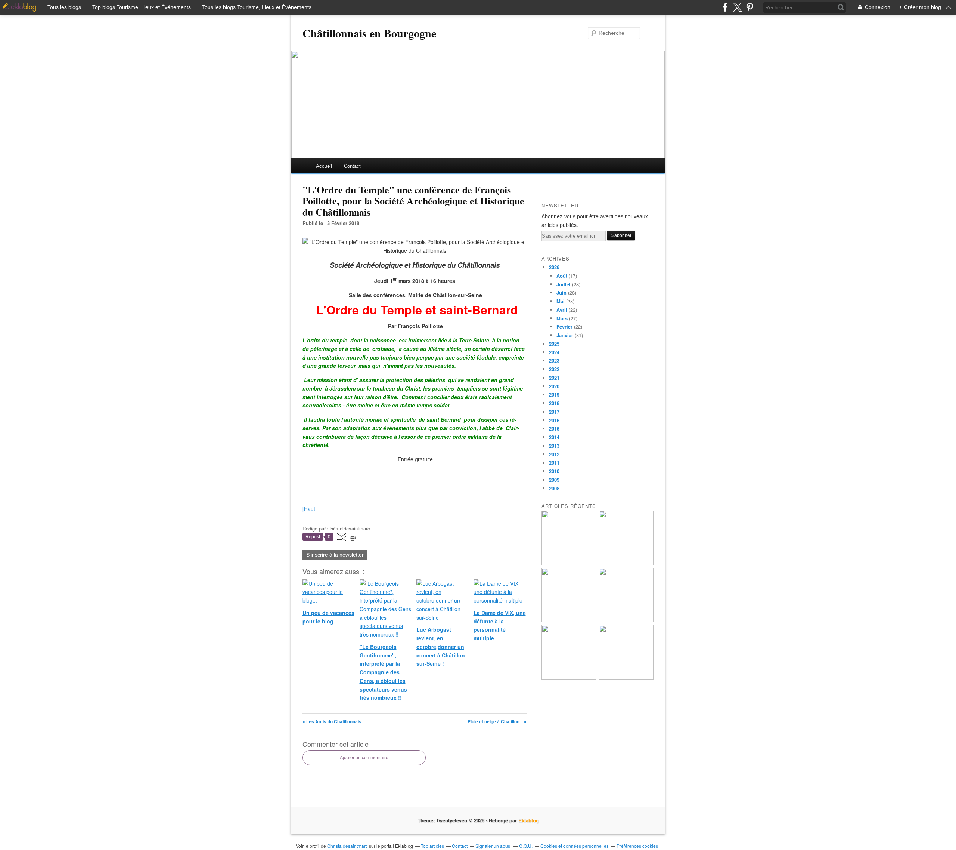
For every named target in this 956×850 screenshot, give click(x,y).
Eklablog (528, 820)
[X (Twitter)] (737, 7)
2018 (554, 403)
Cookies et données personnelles (574, 846)
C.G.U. (526, 846)
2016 (554, 420)
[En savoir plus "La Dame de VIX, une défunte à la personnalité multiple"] (626, 620)
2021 (554, 377)
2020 (554, 386)
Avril (561, 309)
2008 (554, 488)
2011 (554, 462)
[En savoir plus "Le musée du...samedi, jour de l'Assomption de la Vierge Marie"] (626, 677)
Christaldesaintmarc (347, 846)
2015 (554, 428)
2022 (554, 369)
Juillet (563, 284)
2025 (554, 343)
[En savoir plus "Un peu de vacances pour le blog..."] (568, 563)
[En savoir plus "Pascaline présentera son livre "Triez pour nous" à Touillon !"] (568, 677)
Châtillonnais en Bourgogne (369, 33)
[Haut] (309, 508)
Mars (562, 318)
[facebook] (725, 7)
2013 (554, 445)
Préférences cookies (637, 846)
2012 (554, 454)
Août (561, 275)
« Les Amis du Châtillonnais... (333, 721)
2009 (554, 479)
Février (564, 326)
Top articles (432, 846)
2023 (554, 360)
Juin (561, 292)
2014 (554, 437)
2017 (554, 411)
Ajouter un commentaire (364, 757)
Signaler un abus (493, 846)
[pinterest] (749, 7)
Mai (560, 301)
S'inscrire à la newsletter (335, 555)
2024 (554, 352)
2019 (554, 394)
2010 (554, 471)
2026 (554, 267)
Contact (352, 165)
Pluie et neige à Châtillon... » (497, 721)
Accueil (324, 165)
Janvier (564, 335)
